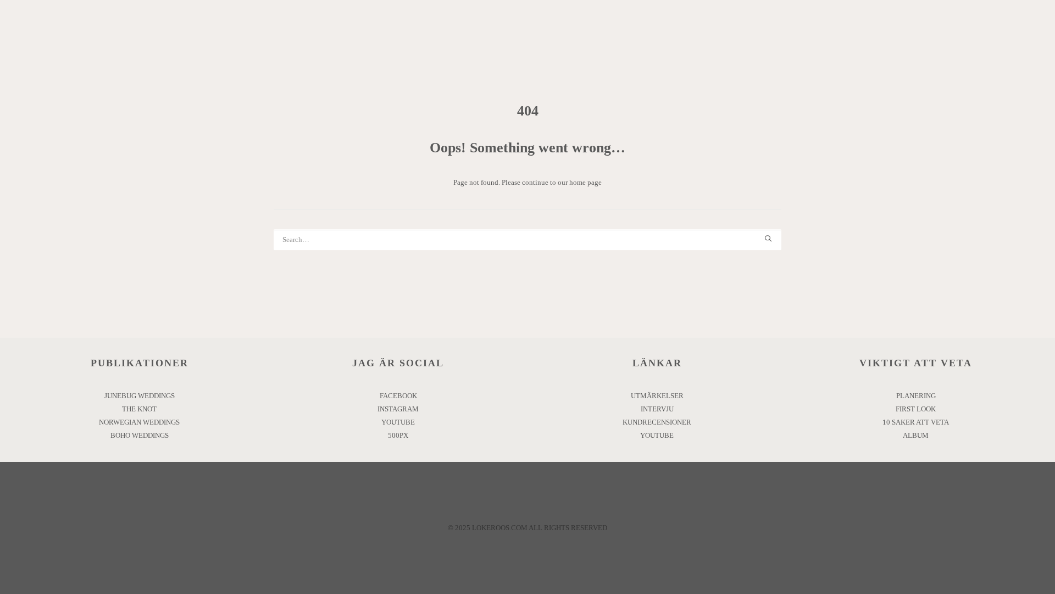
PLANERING (916, 396)
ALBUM (916, 435)
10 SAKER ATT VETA (915, 422)
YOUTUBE (398, 422)
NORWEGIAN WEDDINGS (139, 422)
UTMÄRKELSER (657, 396)
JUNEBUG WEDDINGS (139, 396)
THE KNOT (139, 409)
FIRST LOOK (916, 409)
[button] (1030, 42)
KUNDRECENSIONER (657, 422)
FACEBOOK (398, 396)
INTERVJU (657, 409)
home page (585, 182)
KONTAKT (714, 41)
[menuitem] (311, 42)
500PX (398, 435)
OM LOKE (312, 41)
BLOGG (659, 41)
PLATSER (369, 41)
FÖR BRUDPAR (593, 41)
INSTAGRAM (398, 409)
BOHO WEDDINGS (139, 435)
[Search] (527, 239)
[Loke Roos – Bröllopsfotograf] (474, 41)
